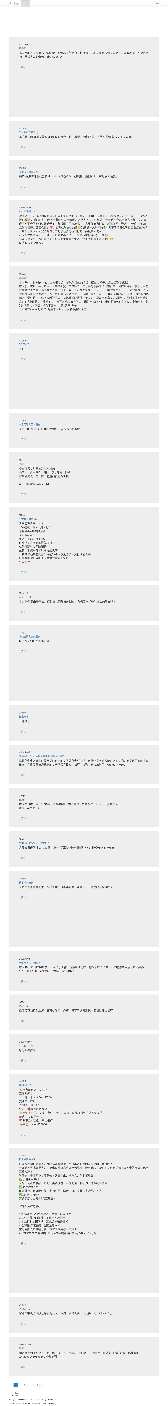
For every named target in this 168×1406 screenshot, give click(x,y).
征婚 (21, 799)
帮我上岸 (23, 1006)
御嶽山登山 (25, 596)
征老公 (22, 277)
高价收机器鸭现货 (28, 132)
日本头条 (14, 3)
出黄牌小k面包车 (28, 518)
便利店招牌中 (26, 1085)
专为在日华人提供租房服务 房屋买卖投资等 (42, 756)
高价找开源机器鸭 (28, 171)
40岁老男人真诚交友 (30, 962)
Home (25, 3)
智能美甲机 (25, 1308)
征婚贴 (22, 48)
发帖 (158, 3)
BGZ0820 (24, 344)
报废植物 (23, 716)
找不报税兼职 (26, 882)
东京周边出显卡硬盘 (29, 424)
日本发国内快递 (27, 1159)
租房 (21, 1348)
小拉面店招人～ (27, 211)
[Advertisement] (84, 18)
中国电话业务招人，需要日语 (34, 842)
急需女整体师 (26, 1045)
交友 (21, 463)
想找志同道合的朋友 (29, 636)
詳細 (23, 67)
